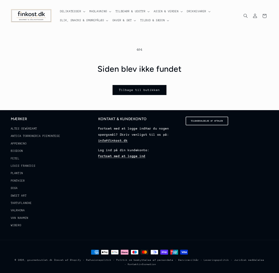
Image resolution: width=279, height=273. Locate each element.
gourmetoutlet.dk (40, 260)
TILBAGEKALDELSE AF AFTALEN (207, 121)
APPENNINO (19, 143)
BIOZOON (17, 150)
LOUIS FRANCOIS (23, 165)
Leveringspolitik (216, 260)
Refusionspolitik (99, 260)
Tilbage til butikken (139, 90)
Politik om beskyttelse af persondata (144, 260)
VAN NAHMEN (19, 217)
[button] (72, 11)
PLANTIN (17, 173)
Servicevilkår (188, 260)
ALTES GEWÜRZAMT (24, 128)
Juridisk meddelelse (249, 260)
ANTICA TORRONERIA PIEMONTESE (35, 136)
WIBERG (16, 225)
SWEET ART (19, 195)
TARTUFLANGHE (21, 203)
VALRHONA (18, 210)
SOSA (14, 188)
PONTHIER (18, 180)
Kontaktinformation (142, 264)
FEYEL (15, 158)
